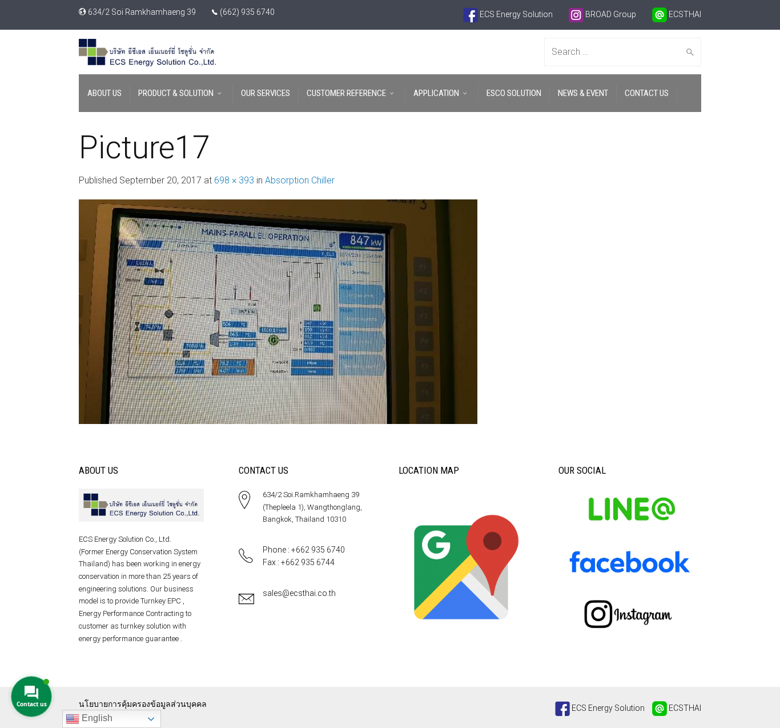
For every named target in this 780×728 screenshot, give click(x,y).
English (95, 718)
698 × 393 (234, 180)
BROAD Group (610, 14)
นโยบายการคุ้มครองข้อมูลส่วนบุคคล (143, 704)
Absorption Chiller (300, 180)
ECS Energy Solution (515, 14)
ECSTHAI (684, 14)
